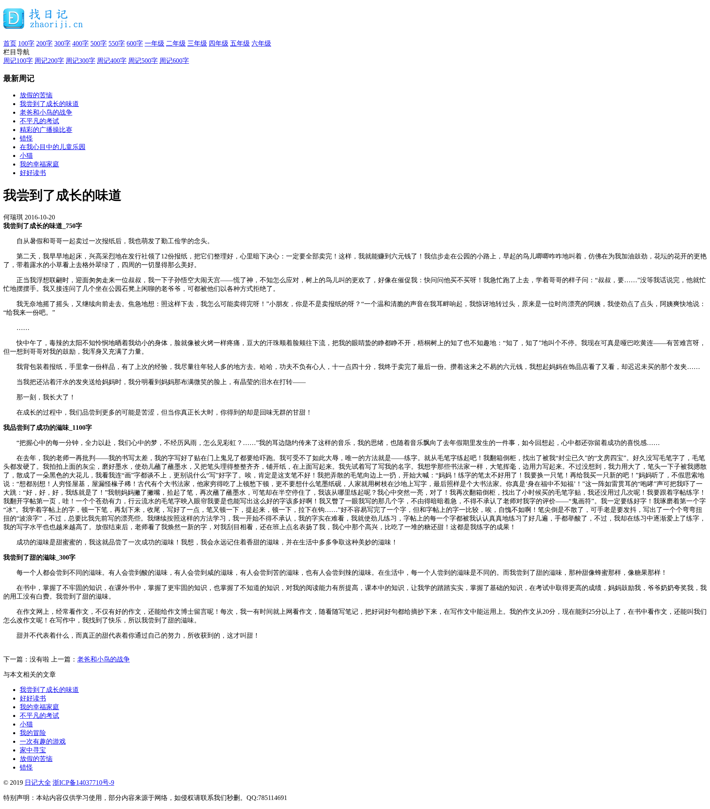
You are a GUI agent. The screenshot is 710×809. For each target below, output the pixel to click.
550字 (116, 43)
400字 (80, 43)
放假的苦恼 (36, 95)
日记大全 (38, 782)
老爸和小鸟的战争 (46, 112)
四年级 (218, 43)
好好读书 (33, 172)
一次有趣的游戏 (43, 741)
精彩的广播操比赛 (46, 129)
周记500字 (143, 60)
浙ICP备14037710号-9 (83, 782)
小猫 (26, 155)
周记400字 (112, 60)
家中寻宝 (33, 750)
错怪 (26, 138)
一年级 (154, 43)
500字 (98, 43)
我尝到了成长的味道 (49, 103)
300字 (62, 43)
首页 (9, 43)
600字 (135, 43)
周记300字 (80, 60)
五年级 (240, 43)
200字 (44, 43)
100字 (26, 43)
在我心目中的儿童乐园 (52, 146)
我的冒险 (33, 732)
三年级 (197, 43)
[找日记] (43, 25)
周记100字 (18, 60)
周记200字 (49, 60)
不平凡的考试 (39, 121)
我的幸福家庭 (39, 164)
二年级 (176, 43)
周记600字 (174, 60)
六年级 (261, 43)
